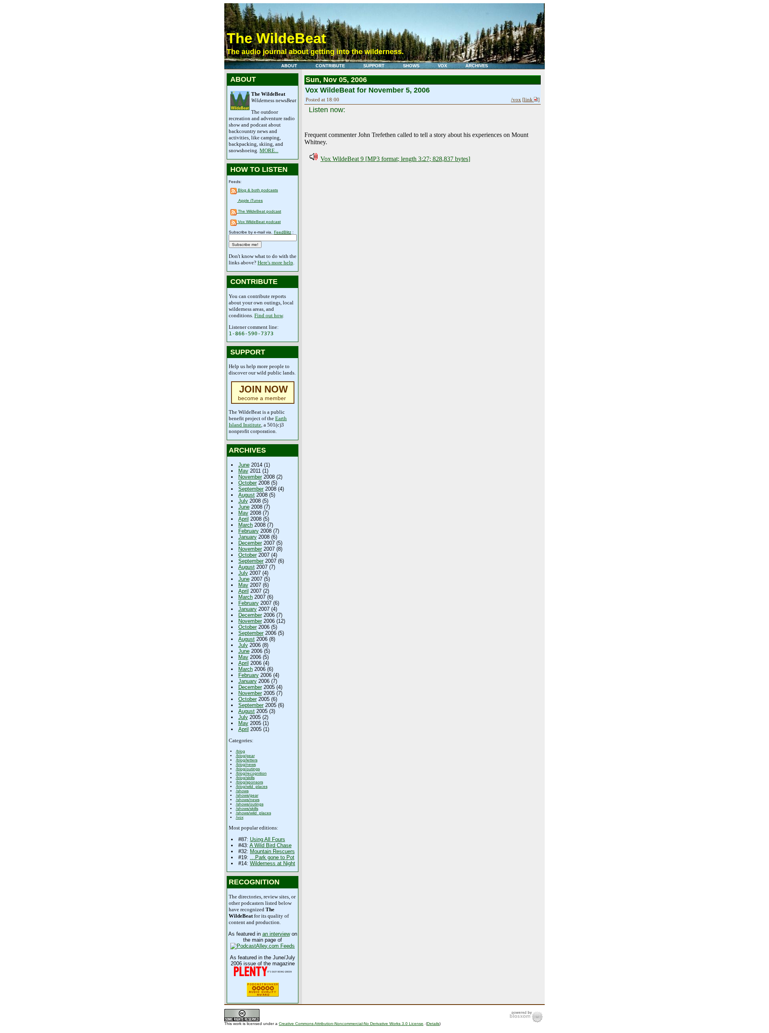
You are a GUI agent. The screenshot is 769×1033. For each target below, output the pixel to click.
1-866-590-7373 (251, 333)
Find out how (268, 315)
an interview (276, 934)
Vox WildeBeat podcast (259, 221)
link (529, 100)
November (250, 477)
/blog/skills (245, 777)
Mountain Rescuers (272, 851)
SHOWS (411, 65)
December (250, 543)
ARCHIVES (476, 65)
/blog (240, 751)
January (247, 537)
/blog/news (246, 764)
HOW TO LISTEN (259, 169)
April (243, 519)
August (246, 495)
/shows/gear (247, 795)
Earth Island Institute (258, 421)
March (245, 525)
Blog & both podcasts (257, 190)
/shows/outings (250, 804)
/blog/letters (247, 760)
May (243, 471)
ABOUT (289, 65)
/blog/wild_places (252, 786)
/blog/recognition (251, 773)
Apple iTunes (250, 200)
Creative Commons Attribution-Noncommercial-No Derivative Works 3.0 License (351, 1023)
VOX (442, 65)
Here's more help (275, 263)
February (248, 531)
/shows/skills (247, 808)
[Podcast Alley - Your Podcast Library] (262, 946)
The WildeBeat (276, 38)
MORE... (269, 150)
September (251, 489)
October (247, 483)
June (244, 465)
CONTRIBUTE (330, 65)
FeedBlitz (282, 232)
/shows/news (248, 799)
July (243, 501)
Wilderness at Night (272, 863)
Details (433, 1023)
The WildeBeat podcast (259, 211)
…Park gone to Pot (272, 857)
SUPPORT (373, 65)
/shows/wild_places (253, 813)
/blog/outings (248, 769)
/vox (240, 817)
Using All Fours (267, 839)
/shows (242, 791)
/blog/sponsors (249, 782)
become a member (263, 393)
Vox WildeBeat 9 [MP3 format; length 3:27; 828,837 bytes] (395, 158)
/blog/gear (245, 755)
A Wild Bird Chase (271, 845)
